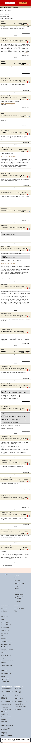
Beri (5, 10)
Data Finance (4, 616)
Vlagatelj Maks (5, 681)
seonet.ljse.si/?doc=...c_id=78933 (8, 263)
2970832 (3, 192)
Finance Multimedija (6, 625)
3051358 (3, 547)
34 (5, 18)
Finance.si (4, 608)
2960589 (21, 175)
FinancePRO (4, 633)
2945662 (3, 63)
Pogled (1, 10)
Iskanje (16, 7)
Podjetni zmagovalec (6, 665)
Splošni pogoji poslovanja (18, 597)
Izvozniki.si (4, 638)
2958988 (3, 115)
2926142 (25, 23)
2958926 (3, 97)
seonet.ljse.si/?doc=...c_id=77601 (22, 52)
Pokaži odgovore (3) (26, 220)
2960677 (3, 175)
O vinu (2, 658)
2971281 (3, 286)
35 (7, 18)
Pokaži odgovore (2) (26, 185)
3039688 (3, 497)
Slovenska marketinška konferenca (4, 697)
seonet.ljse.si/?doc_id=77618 (7, 66)
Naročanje (17, 580)
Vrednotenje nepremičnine (18, 692)
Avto (2, 614)
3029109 (3, 351)
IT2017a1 (3, 406)
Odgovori (22, 24)
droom (2, 38)
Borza (7, 14)
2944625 (3, 40)
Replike (9, 10)
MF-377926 (3, 130)
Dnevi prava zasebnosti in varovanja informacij (6, 734)
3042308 (3, 531)
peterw (2, 95)
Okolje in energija (6, 655)
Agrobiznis (4, 611)
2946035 (3, 80)
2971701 (3, 331)
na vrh (15, 35)
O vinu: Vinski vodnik (20, 706)
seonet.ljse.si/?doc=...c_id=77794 (8, 103)
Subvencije (4, 668)
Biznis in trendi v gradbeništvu (5, 728)
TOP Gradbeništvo (6, 673)
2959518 (3, 132)
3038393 (3, 479)
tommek (2, 21)
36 (8, 18)
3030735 (3, 438)
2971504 (3, 315)
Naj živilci (3, 652)
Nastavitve (9, 7)
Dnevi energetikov (6, 704)
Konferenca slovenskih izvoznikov (7, 724)
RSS (15, 591)
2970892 (3, 227)
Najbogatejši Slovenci (7, 649)
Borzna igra (17, 688)
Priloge (16, 586)
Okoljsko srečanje (6, 717)
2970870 (3, 210)
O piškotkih (17, 601)
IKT (2, 636)
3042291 (3, 514)
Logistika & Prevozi (6, 644)
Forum (1, 7)
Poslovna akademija (6, 688)
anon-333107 (4, 329)
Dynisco (2, 78)
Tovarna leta (4, 670)
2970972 (3, 248)
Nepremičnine (5, 630)
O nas (16, 577)
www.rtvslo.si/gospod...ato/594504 (8, 156)
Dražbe (3, 619)
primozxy (3, 61)
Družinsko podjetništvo (4, 720)
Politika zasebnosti (19, 594)
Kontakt (16, 588)
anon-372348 (4, 246)
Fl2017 (20, 23)
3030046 (3, 408)
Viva (15, 611)
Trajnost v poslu (5, 679)
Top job (3, 676)
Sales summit (4, 707)
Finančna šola (5, 627)
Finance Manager (6, 622)
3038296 (3, 462)
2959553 (3, 149)
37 (9, 18)
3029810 (3, 385)
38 (11, 18)
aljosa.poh (3, 529)
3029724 (3, 368)
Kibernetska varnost (6, 641)
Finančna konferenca (7, 701)
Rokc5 (2, 173)
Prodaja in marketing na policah (6, 710)
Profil (5, 7)
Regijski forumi (5, 714)
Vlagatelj (23, 2)
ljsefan (2, 147)
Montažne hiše (5, 647)
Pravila (13, 7)
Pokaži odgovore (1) (26, 33)
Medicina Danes (19, 608)
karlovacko (3, 208)
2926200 (3, 23)
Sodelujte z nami (19, 583)
